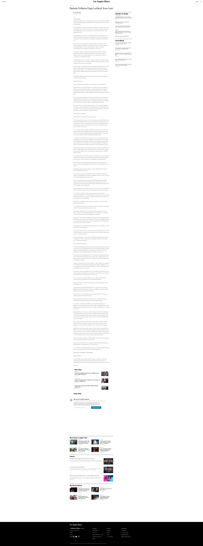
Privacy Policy (86, 543)
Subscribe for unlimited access (74, 530)
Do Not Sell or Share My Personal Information (100, 543)
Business (79, 393)
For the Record (124, 530)
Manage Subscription (125, 534)
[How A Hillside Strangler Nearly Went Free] (108, 470)
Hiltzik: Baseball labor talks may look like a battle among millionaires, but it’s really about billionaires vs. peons (123, 32)
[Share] (74, 17)
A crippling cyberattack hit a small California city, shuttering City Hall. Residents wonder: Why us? (123, 18)
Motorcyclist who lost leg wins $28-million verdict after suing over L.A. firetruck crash (83, 490)
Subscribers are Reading (121, 13)
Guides (108, 534)
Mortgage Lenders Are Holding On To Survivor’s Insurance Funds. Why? (82, 458)
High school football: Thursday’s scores (122, 36)
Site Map (71, 532)
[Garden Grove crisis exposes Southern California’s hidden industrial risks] (104, 387)
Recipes (108, 532)
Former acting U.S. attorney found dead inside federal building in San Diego (105, 497)
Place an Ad (95, 532)
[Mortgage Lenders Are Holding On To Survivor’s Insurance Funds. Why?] (108, 461)
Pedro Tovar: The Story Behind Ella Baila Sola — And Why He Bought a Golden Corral (84, 475)
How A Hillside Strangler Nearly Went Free (77, 467)
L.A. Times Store (110, 536)
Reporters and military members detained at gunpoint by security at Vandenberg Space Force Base (123, 54)
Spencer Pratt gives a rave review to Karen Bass (106, 489)
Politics (79, 447)
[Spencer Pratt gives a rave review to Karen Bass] (95, 489)
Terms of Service (85, 402)
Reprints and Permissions (125, 536)
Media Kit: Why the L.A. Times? (98, 534)
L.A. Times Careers (124, 532)
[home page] (101, 1)
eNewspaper (95, 528)
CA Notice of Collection (91, 543)
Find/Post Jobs (95, 530)
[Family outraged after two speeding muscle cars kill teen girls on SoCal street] (73, 497)
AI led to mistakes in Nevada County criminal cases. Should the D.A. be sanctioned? (105, 442)
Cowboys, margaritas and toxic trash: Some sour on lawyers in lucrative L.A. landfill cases (87, 380)
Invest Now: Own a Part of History (97, 537)
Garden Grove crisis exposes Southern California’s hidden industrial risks (86, 386)
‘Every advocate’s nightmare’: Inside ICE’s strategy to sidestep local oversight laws (84, 450)
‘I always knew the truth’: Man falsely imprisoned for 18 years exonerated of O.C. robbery (83, 442)
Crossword (109, 528)
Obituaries (109, 530)
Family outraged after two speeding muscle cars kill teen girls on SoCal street (83, 497)
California (71, 5)
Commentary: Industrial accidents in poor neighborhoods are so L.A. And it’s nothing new (87, 373)
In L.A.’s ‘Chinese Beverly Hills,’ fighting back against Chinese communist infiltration (105, 450)
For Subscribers (77, 378)
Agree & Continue (96, 407)
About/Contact (124, 528)
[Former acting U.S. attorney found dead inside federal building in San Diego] (95, 497)
